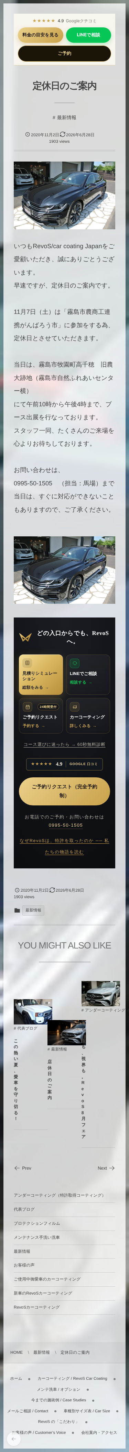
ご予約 (64, 53)
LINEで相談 (88, 35)
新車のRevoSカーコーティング (43, 1293)
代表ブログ (27, 1029)
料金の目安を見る (40, 35)
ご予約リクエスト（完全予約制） (64, 791)
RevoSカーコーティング (37, 1307)
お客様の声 (24, 1265)
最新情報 (66, 117)
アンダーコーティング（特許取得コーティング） (60, 1195)
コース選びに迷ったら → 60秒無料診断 (65, 744)
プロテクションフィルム (37, 1223)
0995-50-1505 (66, 825)
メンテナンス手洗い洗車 (37, 1237)
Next (102, 1168)
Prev (26, 1168)
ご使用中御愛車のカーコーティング (47, 1279)
